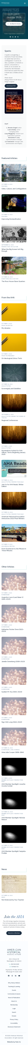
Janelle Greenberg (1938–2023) (13, 661)
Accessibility (14, 1023)
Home (5, 33)
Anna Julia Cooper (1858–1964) (13, 752)
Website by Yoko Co (14, 1042)
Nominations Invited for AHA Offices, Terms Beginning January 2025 (13, 452)
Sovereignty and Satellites (11, 389)
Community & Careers (14, 994)
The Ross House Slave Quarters (13, 281)
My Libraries (6, 328)
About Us (14, 1001)
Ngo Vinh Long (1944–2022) (12, 722)
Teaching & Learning (14, 986)
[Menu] (24, 3)
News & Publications (14, 997)
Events (14, 990)
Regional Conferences (10, 420)
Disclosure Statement (14, 1027)
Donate (14, 1016)
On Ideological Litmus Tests (12, 358)
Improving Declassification (11, 219)
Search (14, 1012)
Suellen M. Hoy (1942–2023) (12, 692)
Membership (14, 1005)
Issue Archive (12, 33)
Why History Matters (14, 983)
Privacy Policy (14, 1019)
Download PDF (11, 86)
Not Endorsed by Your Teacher (13, 900)
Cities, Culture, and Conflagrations (14, 189)
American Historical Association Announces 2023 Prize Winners (13, 517)
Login (14, 1008)
